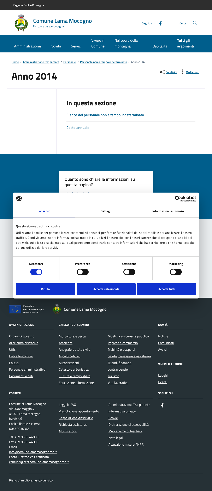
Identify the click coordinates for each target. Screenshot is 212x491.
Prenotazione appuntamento (79, 411)
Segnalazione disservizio (76, 417)
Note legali (116, 437)
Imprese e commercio (123, 342)
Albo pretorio (68, 431)
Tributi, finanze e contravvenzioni (119, 366)
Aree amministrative (23, 342)
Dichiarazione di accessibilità (128, 424)
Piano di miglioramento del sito (31, 480)
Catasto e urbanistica (74, 369)
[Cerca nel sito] (194, 23)
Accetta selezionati (106, 289)
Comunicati (166, 342)
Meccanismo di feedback (125, 431)
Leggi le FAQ (67, 404)
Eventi (162, 381)
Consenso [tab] (44, 211)
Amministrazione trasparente (41, 62)
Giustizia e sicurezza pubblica (128, 336)
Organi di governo (21, 336)
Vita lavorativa (118, 382)
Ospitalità (160, 46)
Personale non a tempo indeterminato (103, 62)
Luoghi (163, 375)
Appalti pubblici (69, 356)
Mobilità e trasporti (121, 349)
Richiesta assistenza (73, 424)
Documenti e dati (21, 375)
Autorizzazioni (69, 362)
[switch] (83, 272)
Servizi (76, 46)
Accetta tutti (166, 289)
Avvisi (162, 349)
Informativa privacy (122, 411)
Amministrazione (27, 46)
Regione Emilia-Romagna (28, 5)
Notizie (163, 336)
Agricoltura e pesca (72, 336)
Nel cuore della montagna (126, 43)
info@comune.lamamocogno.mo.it (33, 451)
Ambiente (65, 342)
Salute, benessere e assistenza (129, 356)
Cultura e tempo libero (74, 375)
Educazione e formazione (76, 382)
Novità (56, 46)
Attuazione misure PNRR (126, 444)
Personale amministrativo (27, 369)
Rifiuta (45, 289)
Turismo (113, 375)
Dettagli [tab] (106, 211)
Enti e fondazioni (21, 356)
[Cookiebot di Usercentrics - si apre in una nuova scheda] (178, 199)
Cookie (113, 417)
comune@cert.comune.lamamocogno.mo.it (39, 461)
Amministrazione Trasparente (129, 404)
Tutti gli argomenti (185, 43)
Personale (69, 62)
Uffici (12, 349)
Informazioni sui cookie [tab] (168, 211)
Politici (14, 362)
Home (15, 62)
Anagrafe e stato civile (74, 349)
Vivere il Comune (98, 43)
